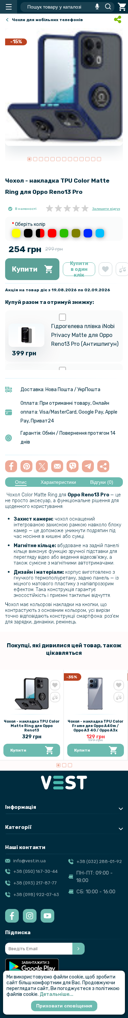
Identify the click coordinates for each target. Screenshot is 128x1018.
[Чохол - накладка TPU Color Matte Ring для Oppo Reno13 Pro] (64, 87)
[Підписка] (78, 949)
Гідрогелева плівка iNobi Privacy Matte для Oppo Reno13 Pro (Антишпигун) (84, 335)
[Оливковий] (76, 233)
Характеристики (58, 482)
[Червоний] (52, 233)
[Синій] (88, 233)
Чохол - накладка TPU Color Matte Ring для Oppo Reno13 (32, 725)
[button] (29, 159)
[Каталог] (8, 7)
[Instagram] (30, 916)
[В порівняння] (55, 697)
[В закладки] (105, 269)
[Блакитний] (100, 233)
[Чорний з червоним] (40, 233)
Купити (25, 269)
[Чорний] (28, 233)
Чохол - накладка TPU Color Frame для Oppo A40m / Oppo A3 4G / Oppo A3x (96, 725)
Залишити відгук (106, 209)
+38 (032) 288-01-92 (99, 861)
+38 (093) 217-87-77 (35, 882)
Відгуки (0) (101, 482)
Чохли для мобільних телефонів (47, 19)
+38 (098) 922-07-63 (36, 894)
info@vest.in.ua (29, 860)
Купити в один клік (79, 269)
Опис (21, 482)
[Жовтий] (16, 233)
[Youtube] (47, 916)
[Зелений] (64, 233)
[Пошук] (106, 7)
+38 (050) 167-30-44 (35, 871)
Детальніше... (56, 994)
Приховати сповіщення (64, 1005)
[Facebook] (12, 916)
